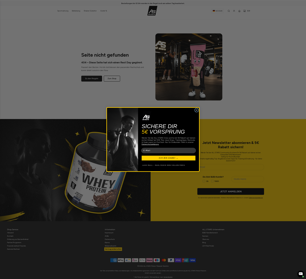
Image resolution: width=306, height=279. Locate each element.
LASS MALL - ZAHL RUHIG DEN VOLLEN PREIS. (164, 165)
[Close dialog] (196, 110)
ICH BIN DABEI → (168, 158)
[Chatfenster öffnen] (300, 274)
